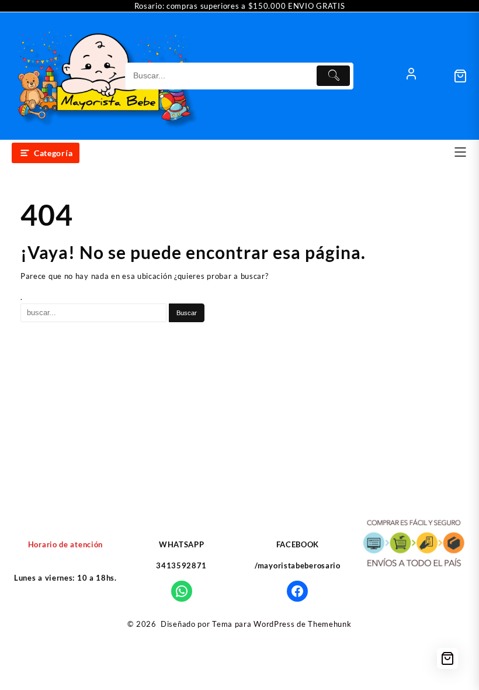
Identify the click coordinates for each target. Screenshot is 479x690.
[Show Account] (411, 76)
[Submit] (333, 75)
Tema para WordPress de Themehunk (281, 624)
